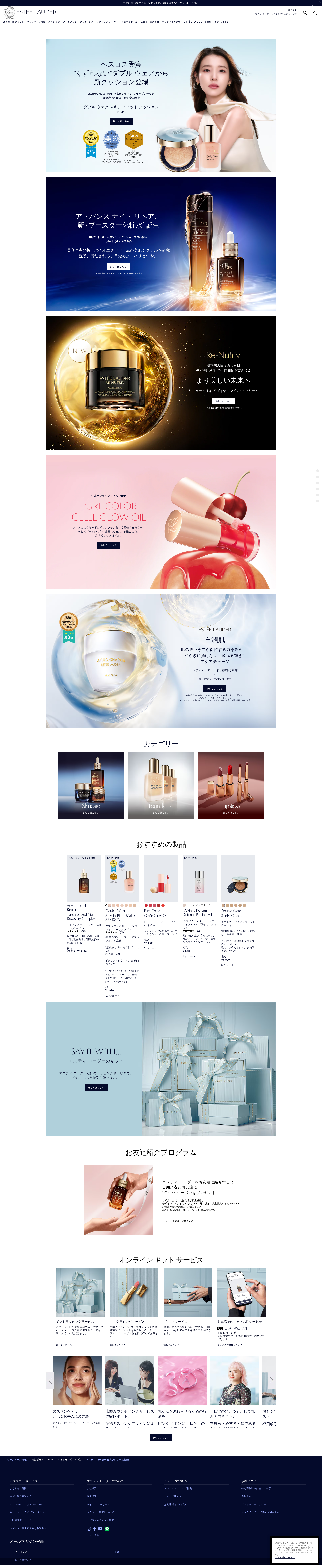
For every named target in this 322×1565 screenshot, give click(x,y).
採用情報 (92, 1496)
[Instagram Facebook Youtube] (119, 1527)
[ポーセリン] (223, 905)
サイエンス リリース (98, 1504)
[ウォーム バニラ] (240, 905)
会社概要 (92, 1488)
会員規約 (246, 1496)
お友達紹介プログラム (176, 1504)
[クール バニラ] (236, 905)
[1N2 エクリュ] (134, 905)
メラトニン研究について (100, 1512)
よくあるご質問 (18, 1488)
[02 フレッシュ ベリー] (150, 905)
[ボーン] (227, 905)
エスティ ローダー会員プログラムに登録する (275, 14)
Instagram (89, 1529)
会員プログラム (129, 21)
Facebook (94, 1529)
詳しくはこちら (121, 121)
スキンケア (54, 21)
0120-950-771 (170, 3)
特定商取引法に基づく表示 (256, 1488)
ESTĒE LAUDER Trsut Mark (9, 12)
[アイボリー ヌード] (244, 905)
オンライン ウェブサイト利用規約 (260, 1512)
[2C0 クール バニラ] (118, 905)
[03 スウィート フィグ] (154, 905)
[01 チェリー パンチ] (146, 905)
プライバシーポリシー (253, 1504)
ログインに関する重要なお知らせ (28, 1528)
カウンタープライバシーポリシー (28, 1512)
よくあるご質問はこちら (230, 1345)
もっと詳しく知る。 (285, 1557)
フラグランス (87, 21)
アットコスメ (94, 1535)
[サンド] (231, 905)
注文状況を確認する (21, 1496)
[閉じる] (309, 1547)
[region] (294, 1550)
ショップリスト (172, 1496)
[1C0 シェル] (109, 905)
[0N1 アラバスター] (122, 905)
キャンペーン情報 (36, 21)
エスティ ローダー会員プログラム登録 (107, 1459)
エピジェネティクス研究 (100, 1520)
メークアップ (70, 21)
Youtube (100, 1528)
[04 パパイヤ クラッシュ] (158, 905)
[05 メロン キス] (163, 905)
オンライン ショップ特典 (178, 1488)
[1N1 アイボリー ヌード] (130, 905)
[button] (105, 908)
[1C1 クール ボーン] (113, 905)
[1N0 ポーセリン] (126, 905)
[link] (84, 913)
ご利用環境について (21, 1520)
